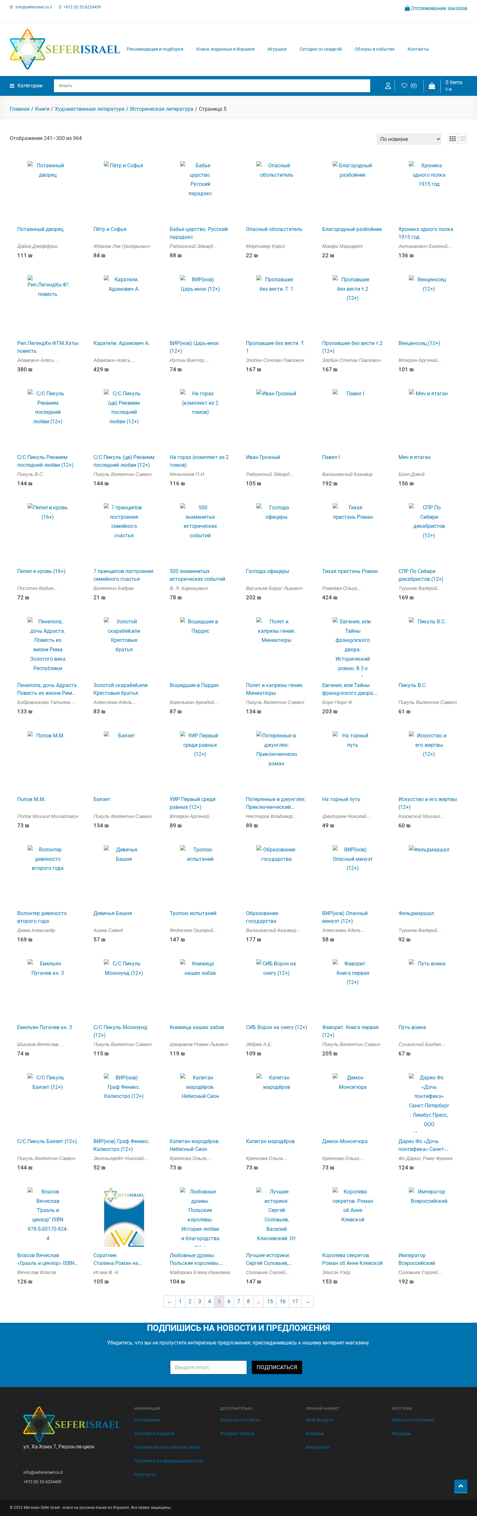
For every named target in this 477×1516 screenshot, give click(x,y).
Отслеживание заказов (438, 8)
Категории (30, 86)
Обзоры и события (375, 49)
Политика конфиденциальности (168, 1460)
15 (270, 1301)
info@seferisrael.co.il (34, 7)
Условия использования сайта (167, 1447)
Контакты (418, 49)
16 (283, 1301)
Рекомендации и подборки (155, 49)
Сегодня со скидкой (321, 49)
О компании (147, 1419)
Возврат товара (237, 1433)
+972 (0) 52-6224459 (82, 7)
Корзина (315, 1433)
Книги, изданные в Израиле (225, 49)
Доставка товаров (154, 1433)
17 (295, 1301)
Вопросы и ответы (240, 1419)
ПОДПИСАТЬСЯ (277, 1367)
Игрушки (277, 49)
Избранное (317, 1447)
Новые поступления (413, 1419)
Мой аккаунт (320, 1419)
